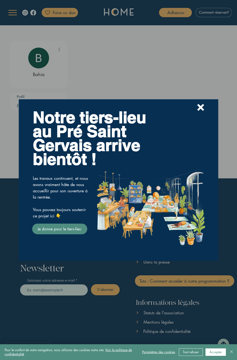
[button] (200, 107)
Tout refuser (191, 352)
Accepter (215, 352)
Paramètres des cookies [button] (158, 352)
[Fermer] (231, 352)
